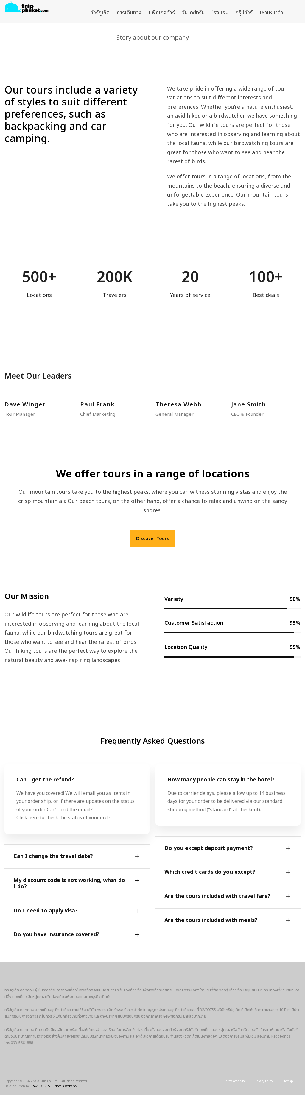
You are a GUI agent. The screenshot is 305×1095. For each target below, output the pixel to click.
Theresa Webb (178, 404)
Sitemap (287, 1081)
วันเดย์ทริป (193, 13)
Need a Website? (66, 1086)
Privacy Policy (264, 1081)
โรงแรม (220, 13)
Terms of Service (235, 1081)
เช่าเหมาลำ (271, 13)
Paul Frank (97, 404)
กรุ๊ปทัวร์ (244, 13)
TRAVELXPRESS (40, 1086)
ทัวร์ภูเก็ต (100, 13)
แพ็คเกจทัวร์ (162, 13)
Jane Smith (248, 404)
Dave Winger (25, 404)
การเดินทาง (129, 13)
